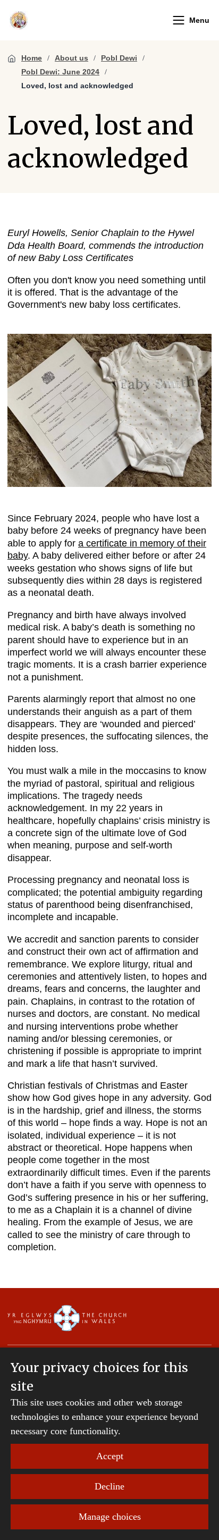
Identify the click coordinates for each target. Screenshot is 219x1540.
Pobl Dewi (119, 58)
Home (31, 58)
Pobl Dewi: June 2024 (60, 72)
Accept (109, 1456)
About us (71, 58)
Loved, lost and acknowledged (77, 85)
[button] (178, 20)
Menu (199, 20)
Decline (109, 1486)
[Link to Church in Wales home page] (67, 1318)
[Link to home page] (19, 20)
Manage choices (110, 1516)
